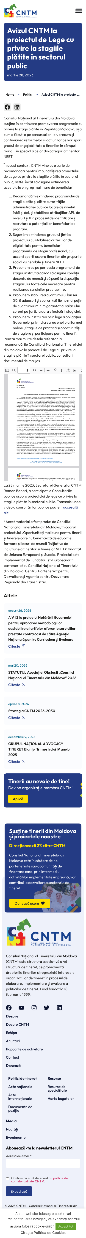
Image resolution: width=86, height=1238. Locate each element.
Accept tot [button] (65, 1226)
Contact (12, 1057)
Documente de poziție (20, 1108)
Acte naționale (20, 1086)
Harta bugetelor (61, 1098)
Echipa (11, 1032)
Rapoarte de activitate (24, 1049)
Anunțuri (13, 1041)
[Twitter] (47, 1008)
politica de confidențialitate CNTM (39, 1179)
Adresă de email (19, 1155)
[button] (7, 107)
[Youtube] (21, 1008)
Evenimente (16, 1137)
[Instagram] (34, 1008)
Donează (13, 1065)
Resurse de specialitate (57, 1088)
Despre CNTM (17, 1024)
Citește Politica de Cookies (43, 1232)
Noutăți (12, 1129)
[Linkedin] (59, 1008)
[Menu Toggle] (78, 10)
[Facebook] (9, 1008)
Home (10, 94)
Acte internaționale (20, 1097)
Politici (27, 94)
